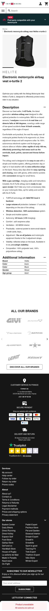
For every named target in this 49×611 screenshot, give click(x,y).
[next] (47, 339)
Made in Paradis (9, 557)
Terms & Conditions (10, 499)
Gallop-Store (7, 542)
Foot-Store (6, 539)
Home (5, 29)
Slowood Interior (33, 533)
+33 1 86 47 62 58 (24, 397)
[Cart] (46, 4)
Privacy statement (10, 514)
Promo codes (8, 484)
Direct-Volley (7, 533)
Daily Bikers (7, 527)
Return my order (9, 481)
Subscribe (24, 589)
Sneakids (30, 542)
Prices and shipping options (14, 511)
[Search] (9, 10)
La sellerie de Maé (10, 554)
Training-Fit (31, 548)
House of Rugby (9, 551)
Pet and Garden (33, 530)
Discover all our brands (24, 366)
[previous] (2, 339)
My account (7, 472)
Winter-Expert (32, 560)
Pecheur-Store (32, 527)
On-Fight (6, 563)
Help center (7, 475)
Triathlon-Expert (33, 554)
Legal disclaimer (9, 505)
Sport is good (31, 545)
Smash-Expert (32, 536)
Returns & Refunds (10, 502)
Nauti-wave (7, 560)
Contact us (24, 389)
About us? (6, 493)
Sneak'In (29, 539)
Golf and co (7, 545)
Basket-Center (8, 524)
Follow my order (9, 478)
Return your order (24, 440)
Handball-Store (9, 548)
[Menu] (3, 11)
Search (14, 10)
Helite (10, 72)
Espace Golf (7, 536)
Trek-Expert (31, 551)
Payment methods (10, 508)
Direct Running (8, 530)
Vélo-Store (30, 557)
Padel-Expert (31, 524)
